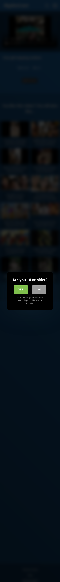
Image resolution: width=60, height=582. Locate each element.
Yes (20, 289)
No (39, 289)
